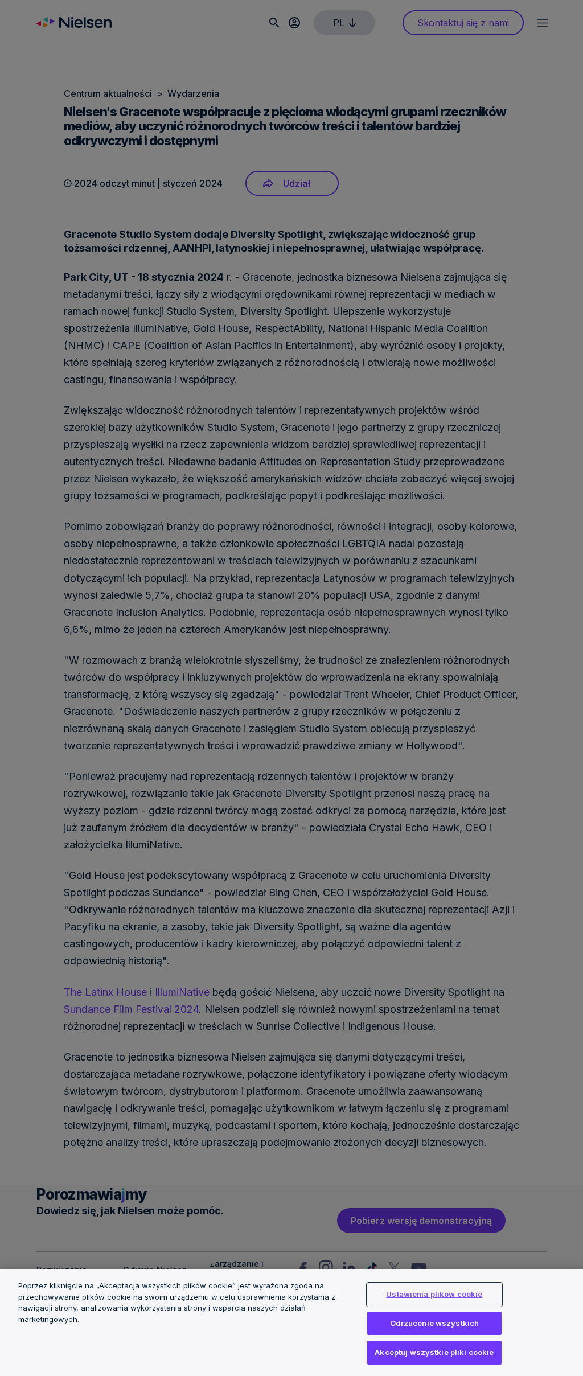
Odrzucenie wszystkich (434, 1323)
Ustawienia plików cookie (434, 1294)
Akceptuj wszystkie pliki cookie (434, 1352)
